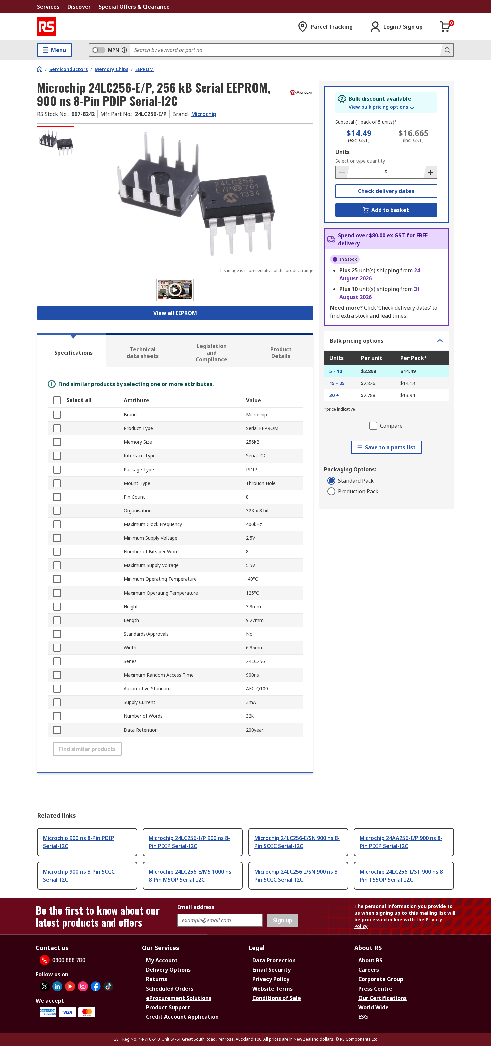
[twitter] (45, 986)
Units (342, 152)
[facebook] (96, 986)
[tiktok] (108, 986)
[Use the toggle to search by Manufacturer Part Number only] (124, 50)
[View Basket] (445, 27)
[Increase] (430, 172)
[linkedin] (57, 986)
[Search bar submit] (446, 50)
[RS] (46, 26)
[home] (39, 69)
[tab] (71, 350)
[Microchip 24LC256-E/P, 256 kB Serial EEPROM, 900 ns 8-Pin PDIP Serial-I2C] (194, 193)
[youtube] (70, 986)
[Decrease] (342, 172)
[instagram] (83, 986)
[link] (381, 107)
